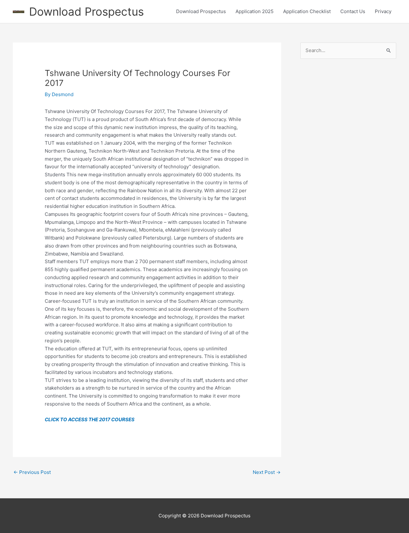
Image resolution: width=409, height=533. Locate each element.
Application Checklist (307, 11)
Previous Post (32, 472)
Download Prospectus (86, 11)
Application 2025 (254, 11)
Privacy (383, 11)
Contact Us (352, 11)
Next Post (267, 472)
